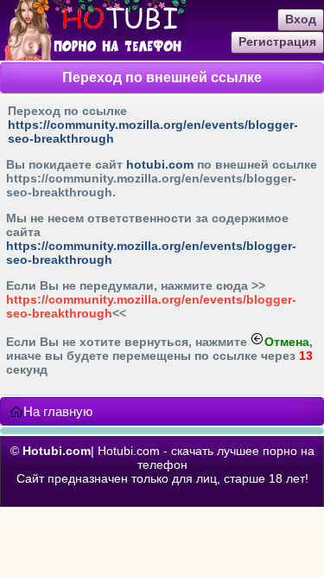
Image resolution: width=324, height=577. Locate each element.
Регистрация (277, 41)
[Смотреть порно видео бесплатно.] (93, 56)
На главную (57, 411)
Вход (300, 19)
